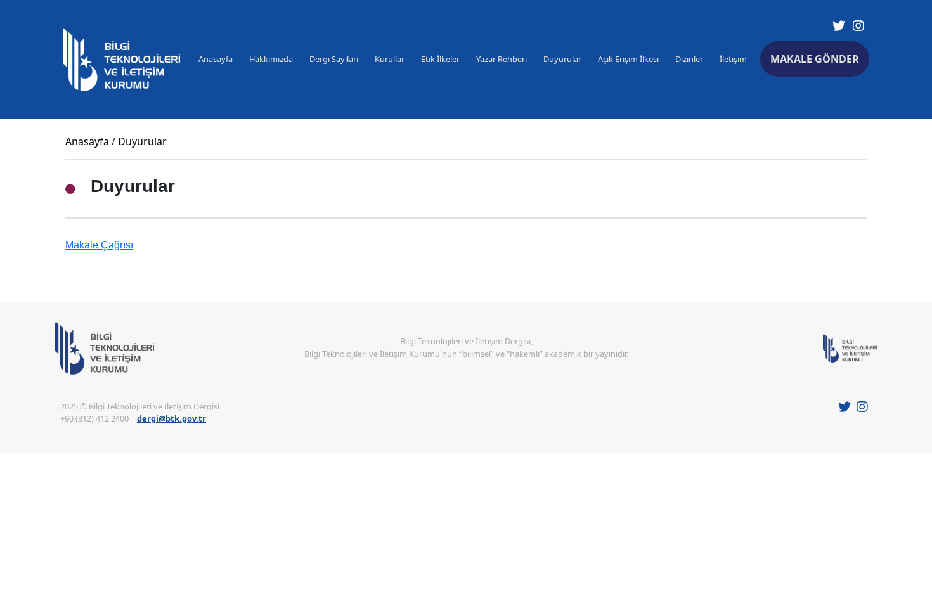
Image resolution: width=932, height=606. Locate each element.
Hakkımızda (271, 59)
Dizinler (689, 59)
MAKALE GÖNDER (814, 59)
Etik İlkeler (440, 59)
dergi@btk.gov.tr (171, 418)
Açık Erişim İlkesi (628, 59)
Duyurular (562, 59)
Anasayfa (215, 59)
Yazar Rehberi (501, 59)
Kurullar (390, 59)
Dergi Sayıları (333, 59)
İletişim (733, 59)
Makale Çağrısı (99, 245)
